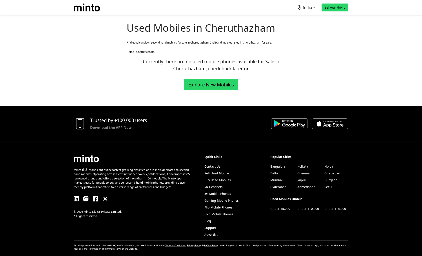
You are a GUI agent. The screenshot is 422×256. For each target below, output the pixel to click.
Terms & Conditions (175, 245)
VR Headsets (213, 187)
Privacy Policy (194, 245)
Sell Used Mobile (216, 173)
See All (329, 187)
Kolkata (302, 166)
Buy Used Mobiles (217, 180)
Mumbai (276, 180)
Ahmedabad (306, 187)
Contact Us (212, 166)
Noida (328, 166)
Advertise (211, 234)
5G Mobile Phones (217, 194)
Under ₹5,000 (280, 209)
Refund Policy (211, 245)
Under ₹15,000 (335, 209)
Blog (207, 221)
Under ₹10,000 (308, 209)
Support (210, 228)
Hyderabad (278, 187)
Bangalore (278, 166)
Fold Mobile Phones (218, 214)
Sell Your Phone (335, 7)
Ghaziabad (332, 173)
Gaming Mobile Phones (221, 200)
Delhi (274, 173)
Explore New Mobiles (211, 85)
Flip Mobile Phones (218, 207)
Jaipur (301, 180)
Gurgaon (330, 180)
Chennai (303, 173)
